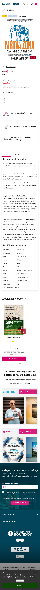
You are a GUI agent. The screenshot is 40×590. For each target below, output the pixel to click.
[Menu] (36, 4)
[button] (20, 514)
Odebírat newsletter (20, 503)
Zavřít (33, 105)
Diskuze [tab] (16, 154)
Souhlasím (20, 585)
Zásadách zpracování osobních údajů (22, 498)
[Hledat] (28, 4)
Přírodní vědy (21, 250)
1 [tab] (20, 363)
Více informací (34, 577)
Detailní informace (7, 92)
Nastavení (20, 580)
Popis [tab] (6, 154)
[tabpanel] (13, 332)
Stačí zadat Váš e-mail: (10, 484)
